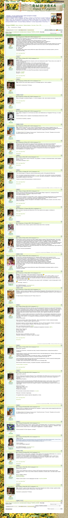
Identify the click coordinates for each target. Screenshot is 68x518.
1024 (37, 467)
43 (24, 30)
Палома (10, 237)
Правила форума (27, 25)
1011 (40, 208)
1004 (40, 96)
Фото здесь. (18, 211)
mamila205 (10, 80)
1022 (39, 436)
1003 (40, 80)
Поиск (37, 25)
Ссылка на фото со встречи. (22, 364)
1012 (40, 223)
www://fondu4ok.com (30, 285)
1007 (40, 142)
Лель (10, 423)
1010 (38, 191)
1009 (38, 171)
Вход (18, 1)
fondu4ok (10, 272)
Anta (10, 36)
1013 (38, 237)
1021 (39, 423)
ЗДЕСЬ (27, 160)
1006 (40, 125)
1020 (39, 406)
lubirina (10, 289)
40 (20, 30)
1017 (37, 306)
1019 (39, 372)
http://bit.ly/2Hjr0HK (43, 478)
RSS (40, 25)
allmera (10, 111)
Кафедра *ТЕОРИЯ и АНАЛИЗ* (33, 502)
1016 (40, 289)
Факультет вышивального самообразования (17, 502)
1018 (38, 346)
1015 (40, 272)
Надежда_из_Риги (10, 255)
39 (19, 30)
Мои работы (18, 55)
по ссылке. (36, 390)
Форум (6, 502)
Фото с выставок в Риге (20, 53)
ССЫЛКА (23, 71)
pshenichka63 (10, 125)
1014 (38, 255)
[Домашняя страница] (21, 254)
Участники (33, 25)
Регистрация (13, 1)
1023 (39, 452)
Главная (7, 1)
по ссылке (37, 175)
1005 (40, 111)
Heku (10, 223)
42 (23, 30)
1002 (38, 58)
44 (25, 30)
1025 (37, 486)
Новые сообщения (19, 25)
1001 (40, 36)
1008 (38, 156)
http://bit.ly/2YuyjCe (20, 475)
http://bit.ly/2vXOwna (20, 476)
